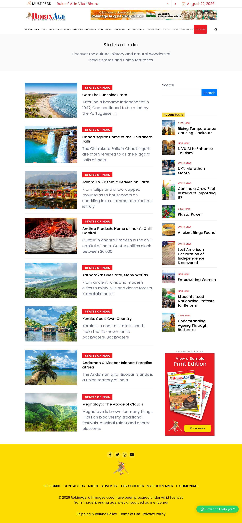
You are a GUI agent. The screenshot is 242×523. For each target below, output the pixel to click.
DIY (43, 29)
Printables (104, 29)
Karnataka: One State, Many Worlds (115, 275)
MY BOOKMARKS (160, 486)
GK (36, 29)
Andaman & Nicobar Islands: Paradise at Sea (117, 365)
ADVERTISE (109, 486)
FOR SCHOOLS (132, 486)
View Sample (186, 29)
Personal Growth (59, 29)
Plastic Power (190, 214)
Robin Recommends (83, 29)
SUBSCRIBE (200, 29)
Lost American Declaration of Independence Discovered (191, 256)
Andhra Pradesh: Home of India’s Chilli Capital (117, 230)
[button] (168, 3)
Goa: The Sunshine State (104, 94)
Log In (174, 29)
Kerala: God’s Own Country (107, 318)
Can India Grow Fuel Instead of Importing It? (197, 193)
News (28, 29)
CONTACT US (74, 486)
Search (168, 85)
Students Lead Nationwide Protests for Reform (196, 301)
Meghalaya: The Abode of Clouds (112, 404)
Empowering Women (197, 279)
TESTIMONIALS (187, 486)
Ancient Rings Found (196, 232)
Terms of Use (129, 514)
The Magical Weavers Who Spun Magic (99, 3)
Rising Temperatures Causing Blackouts (197, 130)
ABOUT (93, 486)
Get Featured (153, 29)
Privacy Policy (154, 514)
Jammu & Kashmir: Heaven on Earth (115, 182)
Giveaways (119, 29)
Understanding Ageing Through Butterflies (192, 325)
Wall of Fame (134, 29)
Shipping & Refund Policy (97, 514)
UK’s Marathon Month (191, 170)
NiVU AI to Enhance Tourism (195, 151)
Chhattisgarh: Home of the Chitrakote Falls (117, 139)
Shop (166, 29)
